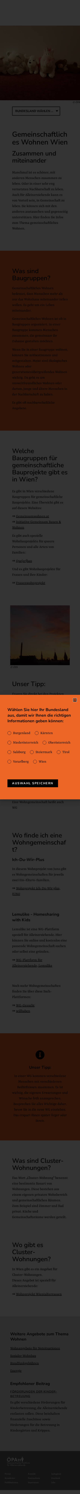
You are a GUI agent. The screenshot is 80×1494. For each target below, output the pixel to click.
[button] (74, 700)
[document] (40, 747)
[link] (32, 783)
